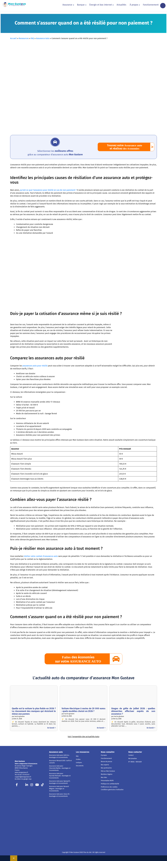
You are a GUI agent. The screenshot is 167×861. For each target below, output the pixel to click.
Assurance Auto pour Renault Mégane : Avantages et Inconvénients (59, 789)
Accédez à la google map (23, 779)
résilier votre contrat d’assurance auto (41, 556)
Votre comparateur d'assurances (26, 763)
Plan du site (87, 852)
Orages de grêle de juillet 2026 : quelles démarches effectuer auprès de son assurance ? (133, 711)
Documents (80, 766)
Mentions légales (106, 774)
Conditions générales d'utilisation (112, 789)
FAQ (32, 38)
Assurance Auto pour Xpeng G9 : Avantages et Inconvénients (59, 782)
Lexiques (79, 762)
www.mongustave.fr (21, 772)
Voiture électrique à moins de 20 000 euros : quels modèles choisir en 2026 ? (84, 710)
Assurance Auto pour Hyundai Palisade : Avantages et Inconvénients (60, 776)
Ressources (24, 38)
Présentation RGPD (107, 780)
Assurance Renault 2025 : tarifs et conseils (60, 762)
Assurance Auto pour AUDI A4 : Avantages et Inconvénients (59, 756)
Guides (78, 759)
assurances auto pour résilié (34, 366)
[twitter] (21, 785)
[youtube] (37, 785)
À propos (134, 5)
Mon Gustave (20, 761)
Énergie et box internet (100, 5)
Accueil (13, 38)
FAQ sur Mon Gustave (108, 771)
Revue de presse (106, 761)
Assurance (67, 5)
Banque (81, 5)
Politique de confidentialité (110, 784)
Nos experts (105, 765)
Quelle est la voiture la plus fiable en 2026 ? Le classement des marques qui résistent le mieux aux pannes (34, 711)
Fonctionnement (151, 5)
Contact (131, 755)
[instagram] (31, 785)
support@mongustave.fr (23, 777)
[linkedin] (26, 785)
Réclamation (132, 758)
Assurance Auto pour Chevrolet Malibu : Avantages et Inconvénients (59, 768)
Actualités (121, 5)
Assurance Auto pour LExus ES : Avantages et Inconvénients (59, 795)
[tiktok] (42, 785)
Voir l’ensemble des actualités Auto (83, 736)
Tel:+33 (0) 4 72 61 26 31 (22, 774)
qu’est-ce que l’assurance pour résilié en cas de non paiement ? (48, 190)
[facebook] (17, 785)
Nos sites (104, 777)
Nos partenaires (106, 768)
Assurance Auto (42, 38)
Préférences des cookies (109, 787)
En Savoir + (51, 728)
